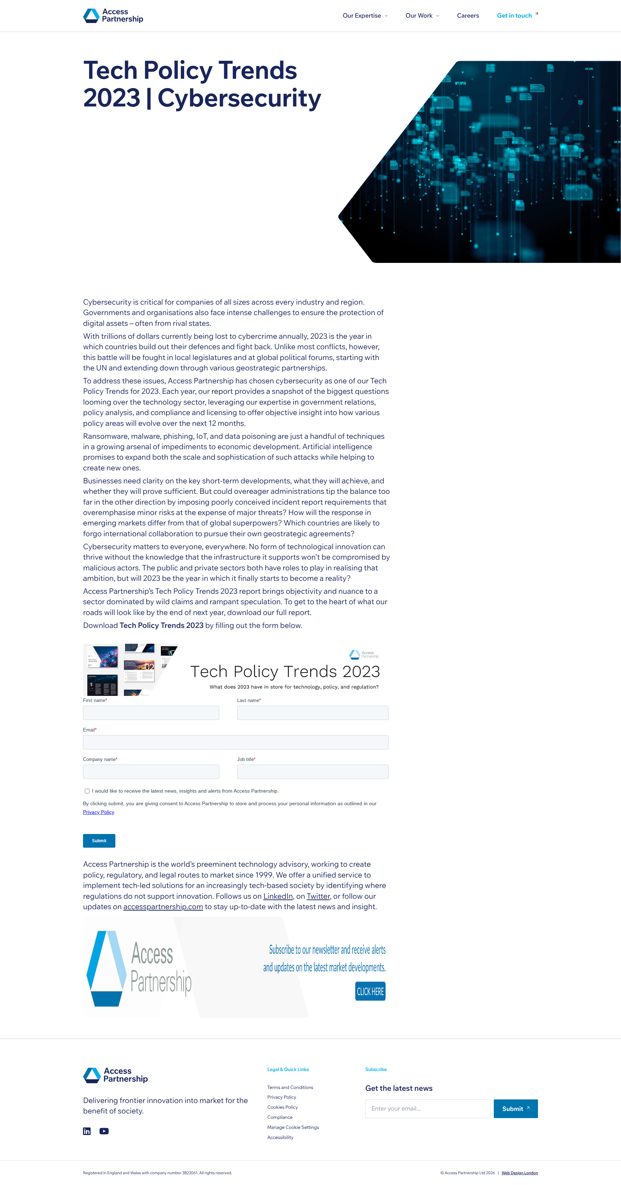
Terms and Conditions (290, 1087)
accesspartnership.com (163, 906)
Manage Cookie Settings (293, 1127)
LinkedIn (278, 896)
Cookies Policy (282, 1107)
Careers (468, 15)
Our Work (419, 15)
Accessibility (280, 1137)
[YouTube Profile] (104, 1131)
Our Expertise (361, 15)
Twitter (318, 896)
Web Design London (520, 1172)
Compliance (280, 1117)
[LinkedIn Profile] (87, 1131)
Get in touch (514, 16)
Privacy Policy (281, 1097)
